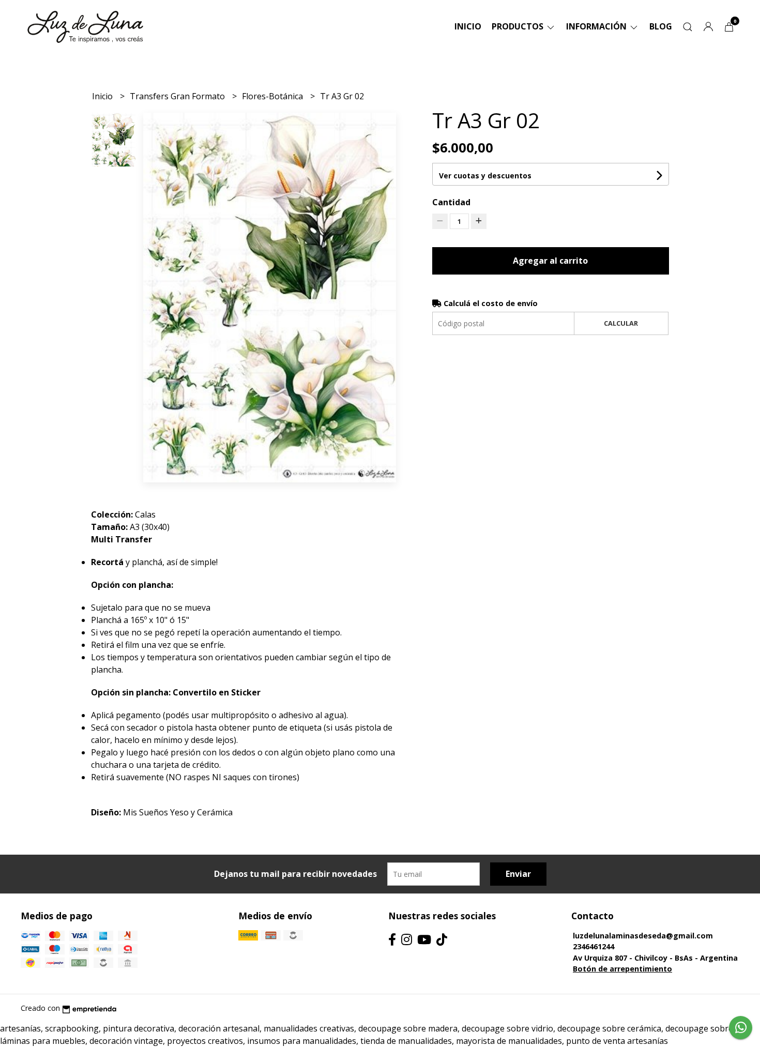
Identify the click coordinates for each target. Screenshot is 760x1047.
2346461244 (593, 946)
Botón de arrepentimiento (622, 969)
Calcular (621, 323)
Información (597, 26)
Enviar (518, 873)
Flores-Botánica (273, 96)
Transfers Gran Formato (178, 96)
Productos (518, 26)
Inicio (467, 26)
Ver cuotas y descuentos (485, 175)
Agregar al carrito (550, 260)
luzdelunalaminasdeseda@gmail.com (643, 935)
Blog (660, 26)
